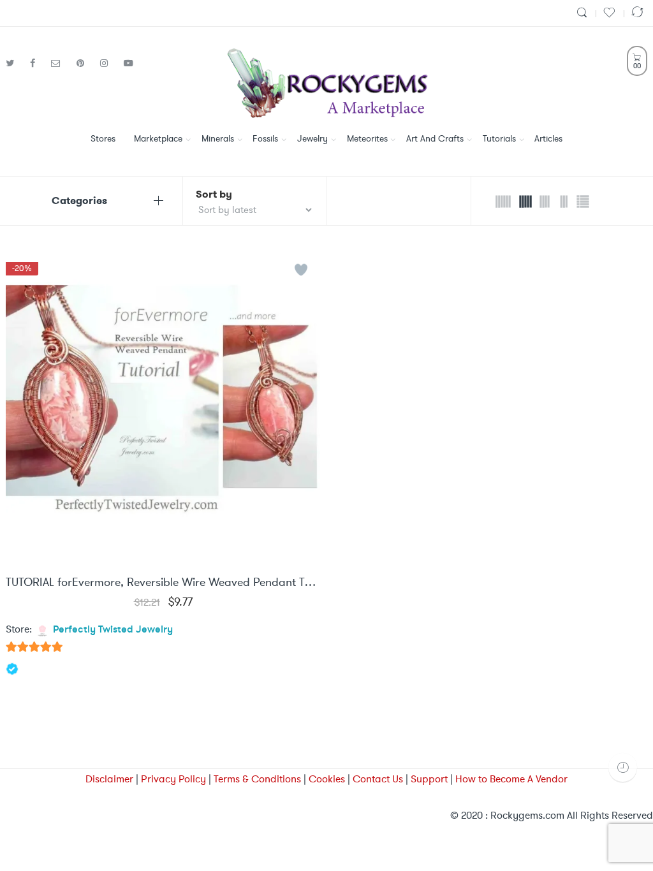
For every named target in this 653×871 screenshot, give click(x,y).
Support (429, 779)
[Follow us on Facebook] (37, 63)
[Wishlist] (611, 13)
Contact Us (378, 779)
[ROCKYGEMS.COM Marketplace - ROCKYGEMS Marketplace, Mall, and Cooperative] (326, 81)
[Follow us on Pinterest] (85, 63)
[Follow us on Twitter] (15, 63)
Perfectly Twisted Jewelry (113, 630)
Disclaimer (109, 779)
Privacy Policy (173, 779)
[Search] (583, 13)
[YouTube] (128, 63)
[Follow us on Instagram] (108, 63)
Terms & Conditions (257, 779)
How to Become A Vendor (511, 779)
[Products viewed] (622, 767)
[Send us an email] (60, 63)
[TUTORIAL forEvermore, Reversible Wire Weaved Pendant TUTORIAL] (163, 410)
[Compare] (639, 13)
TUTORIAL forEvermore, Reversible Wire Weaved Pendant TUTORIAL (163, 582)
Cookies (327, 779)
